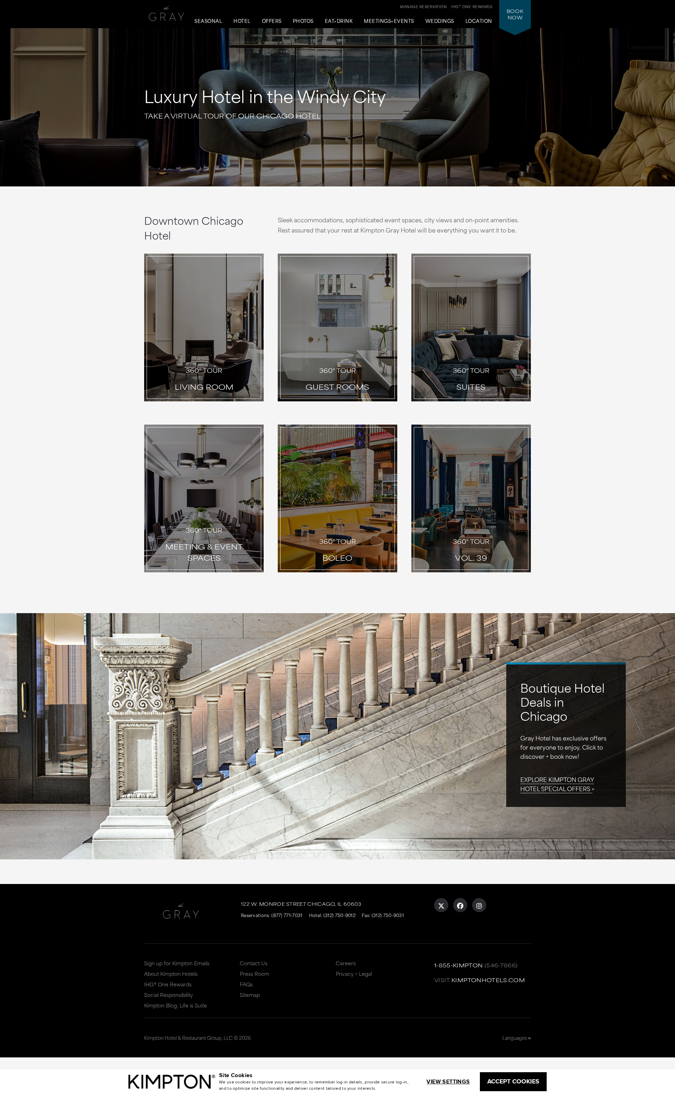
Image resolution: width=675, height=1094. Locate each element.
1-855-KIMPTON (458, 965)
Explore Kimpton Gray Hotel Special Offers (557, 784)
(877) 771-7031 (286, 914)
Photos (303, 21)
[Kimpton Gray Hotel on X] (441, 905)
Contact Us (254, 963)
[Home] (167, 16)
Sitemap (250, 995)
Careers (346, 963)
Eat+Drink (339, 21)
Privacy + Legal (354, 973)
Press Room (254, 973)
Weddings (439, 21)
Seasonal (208, 21)
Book (515, 14)
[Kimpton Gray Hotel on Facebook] (460, 905)
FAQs (246, 984)
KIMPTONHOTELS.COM (488, 980)
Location (478, 21)
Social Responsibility (168, 995)
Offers (272, 21)
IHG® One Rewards (168, 984)
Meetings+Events (389, 21)
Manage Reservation (423, 6)
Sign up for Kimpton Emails (177, 963)
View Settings (448, 1081)
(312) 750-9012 (339, 914)
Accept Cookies (513, 1081)
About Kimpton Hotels (171, 973)
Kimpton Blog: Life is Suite (175, 1005)
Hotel (242, 21)
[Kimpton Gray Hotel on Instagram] (479, 905)
